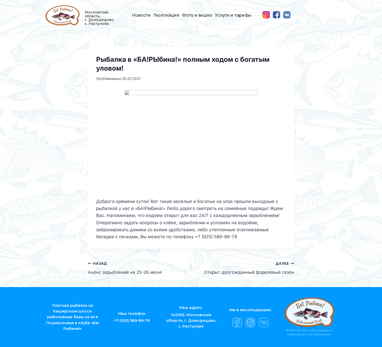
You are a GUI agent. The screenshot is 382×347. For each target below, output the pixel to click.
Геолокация (166, 15)
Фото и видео (197, 15)
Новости (141, 15)
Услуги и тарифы (233, 15)
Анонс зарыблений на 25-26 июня (125, 268)
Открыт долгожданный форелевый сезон (249, 268)
